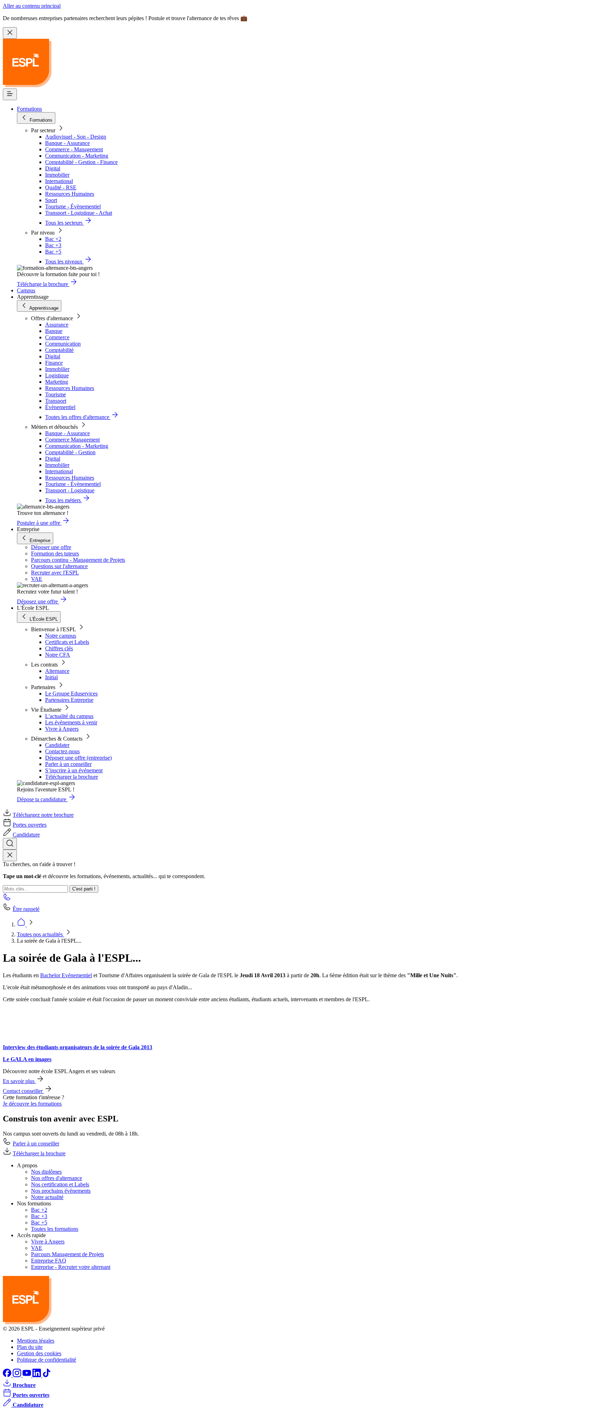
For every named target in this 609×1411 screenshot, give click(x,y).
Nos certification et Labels (60, 1184)
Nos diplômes (46, 1172)
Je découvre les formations (32, 1104)
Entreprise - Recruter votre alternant (70, 1267)
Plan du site (30, 1347)
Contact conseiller (23, 1091)
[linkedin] (37, 1375)
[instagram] (18, 1375)
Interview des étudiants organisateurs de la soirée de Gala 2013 (77, 1047)
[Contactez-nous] (7, 899)
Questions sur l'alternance (59, 566)
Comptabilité (59, 350)
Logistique (57, 375)
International (59, 181)
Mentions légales (35, 1341)
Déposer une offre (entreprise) (78, 758)
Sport (51, 200)
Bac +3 (53, 245)
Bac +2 (53, 239)
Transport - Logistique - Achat (78, 213)
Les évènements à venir (71, 722)
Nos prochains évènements (61, 1191)
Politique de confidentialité (46, 1360)
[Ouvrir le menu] (10, 94)
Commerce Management (72, 440)
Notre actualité (47, 1197)
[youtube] (27, 1375)
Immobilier (57, 175)
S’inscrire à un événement (74, 770)
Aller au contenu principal (32, 6)
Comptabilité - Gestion (70, 452)
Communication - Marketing (76, 156)
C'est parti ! (84, 889)
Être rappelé (26, 909)
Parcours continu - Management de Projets (78, 560)
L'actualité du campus (69, 716)
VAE (36, 579)
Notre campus (60, 636)
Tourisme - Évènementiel (73, 206)
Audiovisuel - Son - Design (75, 137)
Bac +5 (53, 252)
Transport (55, 401)
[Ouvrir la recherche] (10, 844)
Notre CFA (57, 655)
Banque (53, 331)
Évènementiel (60, 407)
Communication (63, 344)
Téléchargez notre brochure (43, 815)
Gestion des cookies (39, 1353)
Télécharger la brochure (71, 777)
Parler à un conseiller (68, 764)
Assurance (56, 325)
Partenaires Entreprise (69, 700)
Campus (26, 290)
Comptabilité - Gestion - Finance (81, 162)
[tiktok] (46, 1375)
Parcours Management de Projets (67, 1254)
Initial (51, 677)
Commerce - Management (74, 149)
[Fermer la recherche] (10, 855)
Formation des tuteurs (55, 554)
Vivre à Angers (62, 729)
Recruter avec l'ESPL (55, 573)
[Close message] (10, 33)
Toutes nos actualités (40, 934)
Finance (54, 363)
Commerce (57, 337)
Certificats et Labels (67, 642)
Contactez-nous (62, 751)
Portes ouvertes (30, 825)
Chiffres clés (59, 648)
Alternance (57, 671)
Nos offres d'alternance (56, 1178)
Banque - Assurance (67, 143)
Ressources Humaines (69, 194)
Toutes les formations (54, 1229)
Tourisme (55, 394)
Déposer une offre (51, 547)
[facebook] (8, 1375)
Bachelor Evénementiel (66, 975)
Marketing (56, 382)
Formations (29, 109)
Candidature (26, 835)
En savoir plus (19, 1081)
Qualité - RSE (60, 187)
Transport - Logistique (69, 490)
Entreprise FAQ (48, 1261)
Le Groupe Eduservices (71, 694)
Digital (52, 168)
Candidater (57, 745)
